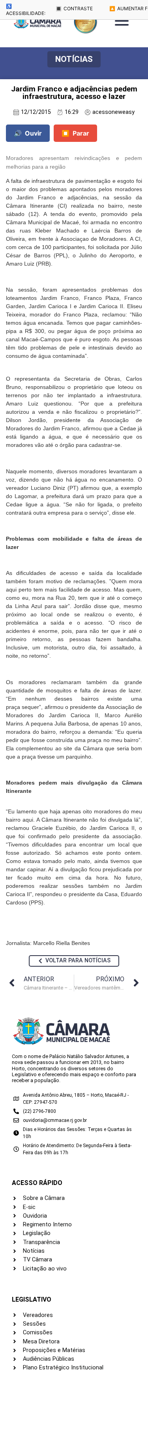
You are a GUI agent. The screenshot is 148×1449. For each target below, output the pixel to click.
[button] (74, 59)
